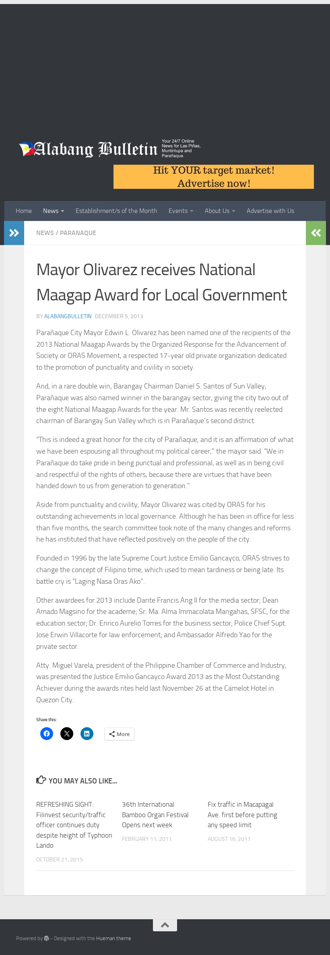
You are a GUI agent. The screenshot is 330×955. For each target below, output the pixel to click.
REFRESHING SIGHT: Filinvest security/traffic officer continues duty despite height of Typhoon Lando (74, 824)
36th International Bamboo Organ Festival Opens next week (155, 814)
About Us (217, 211)
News (50, 211)
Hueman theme (113, 938)
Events (178, 211)
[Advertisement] (165, 60)
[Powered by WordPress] (46, 938)
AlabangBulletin (67, 316)
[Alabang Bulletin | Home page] (110, 149)
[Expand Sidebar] (14, 233)
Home (24, 211)
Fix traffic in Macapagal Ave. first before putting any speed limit (242, 814)
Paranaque (78, 233)
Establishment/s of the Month (116, 211)
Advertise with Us (270, 211)
